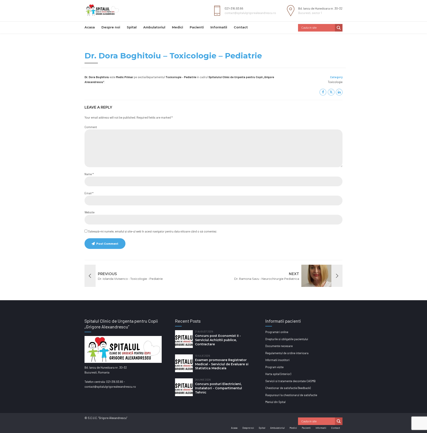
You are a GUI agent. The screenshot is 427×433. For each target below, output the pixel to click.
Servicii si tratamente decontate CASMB (290, 381)
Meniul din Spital (275, 402)
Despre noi (110, 27)
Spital (132, 27)
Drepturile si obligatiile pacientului (286, 339)
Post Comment (107, 243)
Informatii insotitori (277, 360)
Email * (89, 193)
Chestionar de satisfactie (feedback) (288, 388)
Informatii (218, 27)
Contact (241, 27)
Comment (91, 127)
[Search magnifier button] (338, 28)
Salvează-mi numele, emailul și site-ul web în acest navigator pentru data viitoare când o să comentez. (152, 231)
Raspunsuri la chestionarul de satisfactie (291, 395)
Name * (89, 174)
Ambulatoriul (154, 27)
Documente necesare (279, 346)
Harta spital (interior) (278, 374)
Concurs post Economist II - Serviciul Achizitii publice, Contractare (218, 340)
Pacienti (197, 27)
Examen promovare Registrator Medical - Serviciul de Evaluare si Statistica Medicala (221, 364)
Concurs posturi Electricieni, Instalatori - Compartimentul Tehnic (218, 388)
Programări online (276, 332)
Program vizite (274, 367)
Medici (177, 27)
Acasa (90, 27)
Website (90, 212)
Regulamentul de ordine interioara (286, 353)
